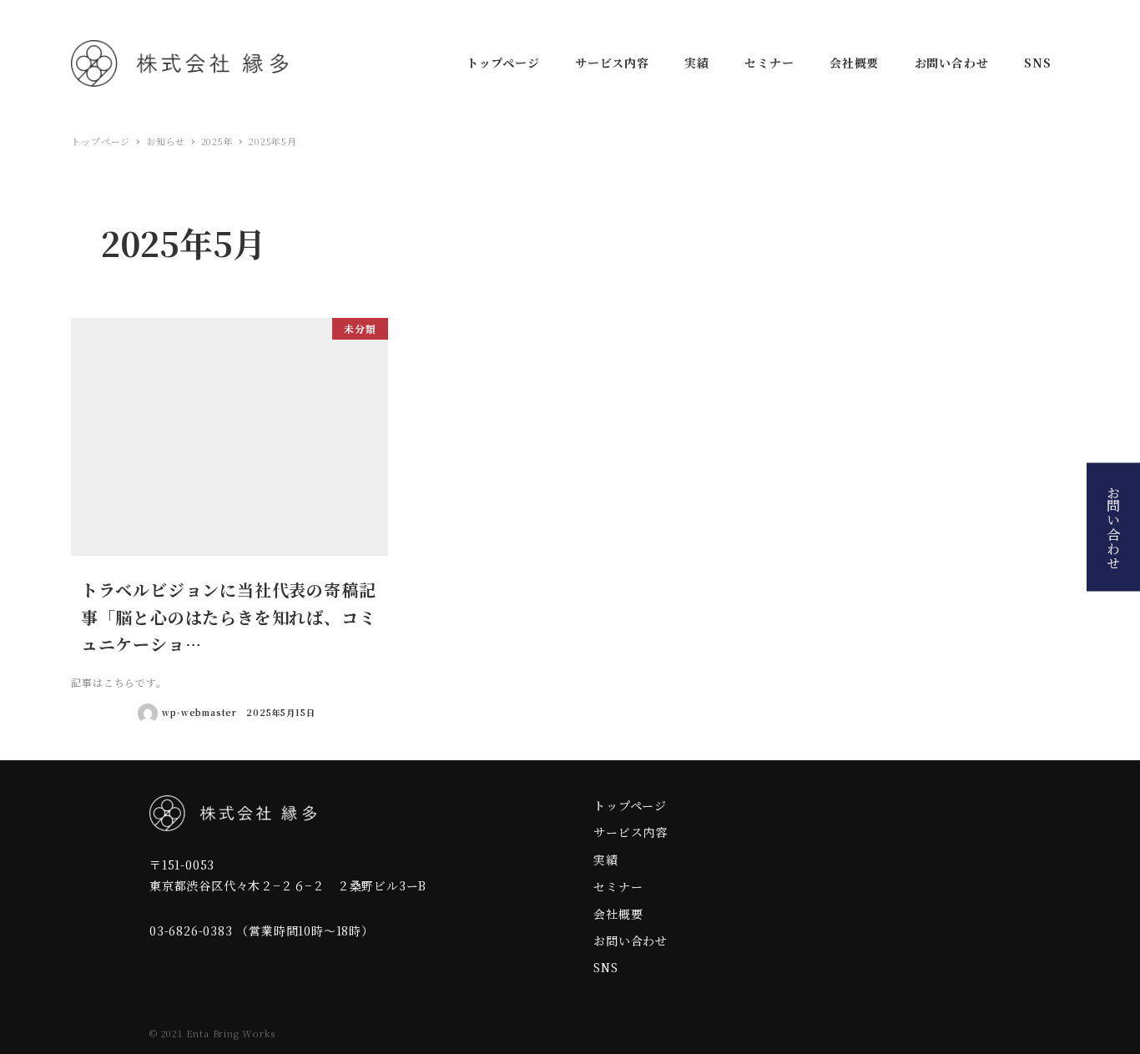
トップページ (630, 805)
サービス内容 (630, 832)
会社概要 (618, 913)
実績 (605, 859)
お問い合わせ (1113, 527)
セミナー (618, 886)
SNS (605, 967)
